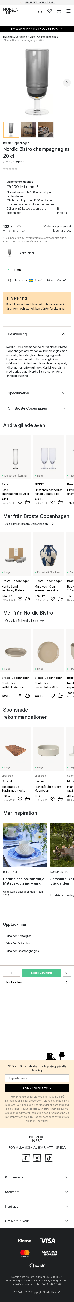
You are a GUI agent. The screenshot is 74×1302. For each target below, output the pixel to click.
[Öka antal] (17, 973)
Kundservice (14, 1177)
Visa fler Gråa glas (18, 943)
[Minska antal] (6, 973)
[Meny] (68, 11)
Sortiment (12, 1192)
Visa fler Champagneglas (22, 951)
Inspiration (12, 1206)
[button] (10, 169)
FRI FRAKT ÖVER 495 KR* (40, 2)
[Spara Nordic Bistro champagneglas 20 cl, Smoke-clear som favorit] (67, 973)
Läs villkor (42, 1121)
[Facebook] (25, 1157)
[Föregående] (7, 83)
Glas (32, 36)
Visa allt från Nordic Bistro (21, 620)
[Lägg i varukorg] (27, 502)
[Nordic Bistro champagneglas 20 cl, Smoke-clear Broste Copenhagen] (37, 82)
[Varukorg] (59, 11)
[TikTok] (48, 1157)
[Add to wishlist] (20, 502)
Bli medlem (62, 210)
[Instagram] (37, 1157)
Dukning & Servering (15, 36)
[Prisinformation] (19, 226)
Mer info (62, 280)
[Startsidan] (10, 11)
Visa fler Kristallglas (18, 936)
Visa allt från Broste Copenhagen (26, 523)
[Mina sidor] (40, 11)
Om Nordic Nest (17, 1221)
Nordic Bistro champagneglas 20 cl (24, 40)
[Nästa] (67, 83)
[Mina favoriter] (49, 11)
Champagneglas (46, 36)
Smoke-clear (14, 982)
